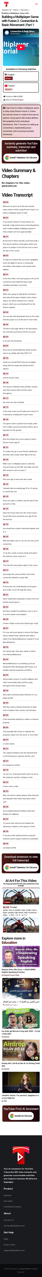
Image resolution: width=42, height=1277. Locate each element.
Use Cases (8, 1201)
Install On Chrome (23, 1116)
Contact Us (9, 1220)
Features (7, 1195)
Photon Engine (17, 100)
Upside (6, 1037)
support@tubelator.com (14, 1250)
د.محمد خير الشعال (11, 1005)
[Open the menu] (36, 4)
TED (5, 1101)
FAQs (6, 1239)
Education (9, 942)
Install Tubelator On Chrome (23, 157)
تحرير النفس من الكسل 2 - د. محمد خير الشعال (21, 1002)
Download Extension (12, 1206)
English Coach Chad (11, 975)
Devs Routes (25, 1269)
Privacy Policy (9, 1244)
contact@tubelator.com (14, 1225)
